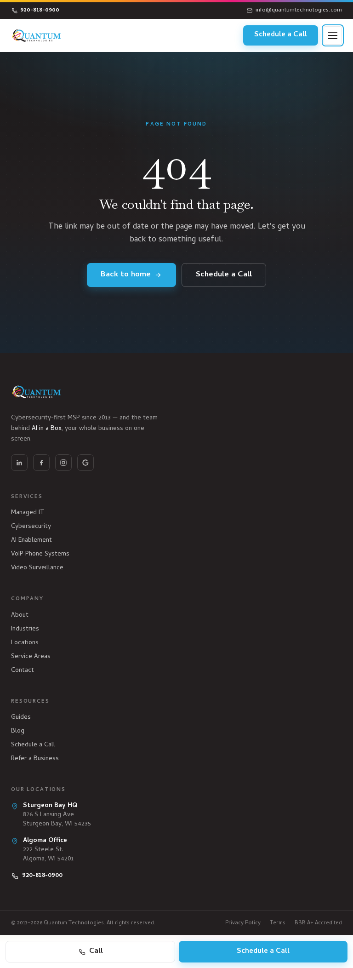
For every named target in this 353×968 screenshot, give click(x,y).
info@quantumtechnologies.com (299, 10)
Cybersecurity (31, 526)
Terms (277, 923)
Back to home (126, 275)
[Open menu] (333, 35)
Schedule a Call (280, 35)
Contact (22, 670)
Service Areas (31, 657)
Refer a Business (35, 759)
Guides (21, 717)
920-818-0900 (39, 10)
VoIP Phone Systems (40, 554)
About (19, 615)
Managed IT (28, 513)
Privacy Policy (243, 923)
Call (96, 951)
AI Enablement (31, 540)
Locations (25, 643)
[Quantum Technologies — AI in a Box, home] (37, 35)
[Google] (85, 462)
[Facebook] (41, 462)
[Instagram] (63, 462)
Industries (25, 629)
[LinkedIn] (19, 462)
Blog (17, 731)
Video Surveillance (37, 568)
